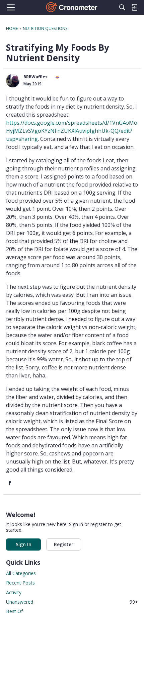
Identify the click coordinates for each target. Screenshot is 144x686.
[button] (12, 80)
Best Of (14, 611)
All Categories (21, 573)
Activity (13, 592)
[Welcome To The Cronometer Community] (72, 7)
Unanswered (72, 602)
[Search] (122, 7)
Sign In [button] (23, 544)
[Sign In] (134, 7)
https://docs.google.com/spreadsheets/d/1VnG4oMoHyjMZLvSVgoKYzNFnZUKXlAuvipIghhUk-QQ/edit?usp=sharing (71, 131)
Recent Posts (20, 582)
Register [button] (63, 544)
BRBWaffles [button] (35, 77)
